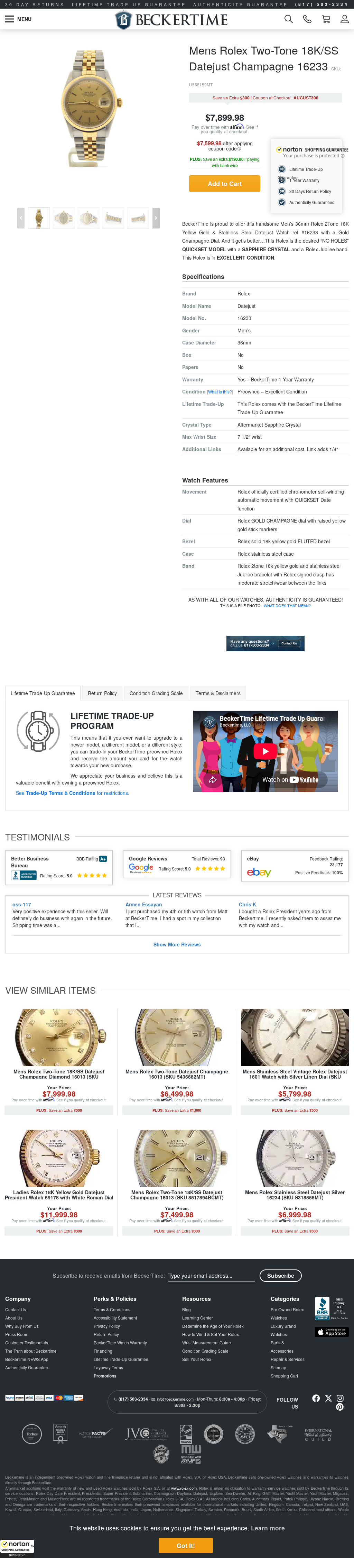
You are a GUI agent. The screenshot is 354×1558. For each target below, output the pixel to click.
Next (157, 213)
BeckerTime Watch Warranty (120, 1342)
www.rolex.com (184, 1488)
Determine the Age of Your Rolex (213, 1326)
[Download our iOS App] (332, 1332)
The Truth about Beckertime (31, 1351)
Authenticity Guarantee (26, 1367)
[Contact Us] (265, 642)
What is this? (220, 392)
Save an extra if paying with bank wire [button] (225, 162)
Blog (186, 1309)
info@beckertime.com (175, 1399)
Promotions (105, 1376)
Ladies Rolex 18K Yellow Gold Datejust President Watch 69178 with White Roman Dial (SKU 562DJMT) (59, 1197)
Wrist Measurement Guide (206, 1342)
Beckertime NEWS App (26, 1359)
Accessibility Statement (115, 1318)
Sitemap (278, 1367)
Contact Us (15, 1309)
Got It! (186, 1545)
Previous (20, 213)
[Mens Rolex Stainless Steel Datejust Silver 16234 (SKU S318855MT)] (295, 1158)
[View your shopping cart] (326, 19)
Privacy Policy (107, 1326)
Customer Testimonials (26, 1342)
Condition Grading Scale (205, 1351)
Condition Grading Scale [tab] (156, 693)
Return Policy (106, 1334)
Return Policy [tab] (102, 693)
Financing (103, 1351)
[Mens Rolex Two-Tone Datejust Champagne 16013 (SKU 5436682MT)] (177, 1037)
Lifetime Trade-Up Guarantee (121, 1359)
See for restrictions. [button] (72, 792)
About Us (13, 1318)
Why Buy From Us (22, 1326)
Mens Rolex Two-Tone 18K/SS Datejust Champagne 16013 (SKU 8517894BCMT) (177, 1195)
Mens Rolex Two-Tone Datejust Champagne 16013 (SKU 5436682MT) (176, 1074)
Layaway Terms (108, 1367)
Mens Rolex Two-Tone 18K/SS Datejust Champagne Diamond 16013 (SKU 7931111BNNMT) (58, 1076)
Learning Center (197, 1318)
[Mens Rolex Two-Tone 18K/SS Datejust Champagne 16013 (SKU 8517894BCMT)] (177, 1158)
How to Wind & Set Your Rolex (210, 1334)
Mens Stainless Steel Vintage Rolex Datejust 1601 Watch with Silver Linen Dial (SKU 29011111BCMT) (295, 1076)
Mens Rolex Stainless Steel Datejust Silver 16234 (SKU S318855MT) (295, 1195)
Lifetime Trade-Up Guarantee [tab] (43, 693)
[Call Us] (307, 19)
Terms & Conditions (112, 1309)
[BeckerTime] (170, 19)
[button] (17, 1548)
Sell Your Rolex (196, 1359)
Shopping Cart (284, 1376)
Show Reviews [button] (177, 944)
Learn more (268, 1527)
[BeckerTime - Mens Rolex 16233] (88, 104)
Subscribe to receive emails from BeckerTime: (109, 1275)
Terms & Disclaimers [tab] (218, 693)
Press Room (16, 1334)
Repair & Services (288, 1359)
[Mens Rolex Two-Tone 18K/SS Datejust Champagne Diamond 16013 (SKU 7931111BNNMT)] (59, 1037)
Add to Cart (225, 183)
